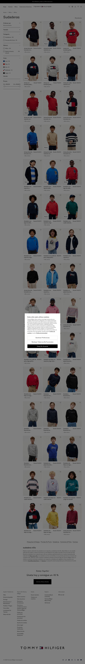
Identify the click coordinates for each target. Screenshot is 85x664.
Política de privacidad (41, 333)
